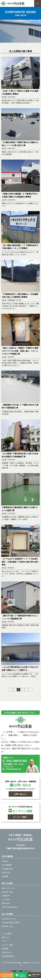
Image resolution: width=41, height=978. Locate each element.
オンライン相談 (7, 945)
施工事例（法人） (8, 926)
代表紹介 (5, 861)
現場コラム (6, 937)
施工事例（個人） (8, 892)
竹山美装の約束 (7, 869)
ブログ (4, 941)
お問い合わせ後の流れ (10, 907)
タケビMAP (6, 899)
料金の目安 (6, 903)
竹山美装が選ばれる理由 (10, 922)
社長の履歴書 (6, 865)
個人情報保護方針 (8, 956)
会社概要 (5, 876)
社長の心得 (6, 872)
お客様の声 (6, 896)
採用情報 (5, 949)
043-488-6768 (16, 761)
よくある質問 (6, 934)
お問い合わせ (6, 952)
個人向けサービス (8, 888)
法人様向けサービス (9, 919)
